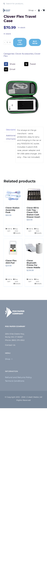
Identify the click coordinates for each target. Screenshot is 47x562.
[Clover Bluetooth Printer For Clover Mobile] (34, 248)
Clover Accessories (24, 54)
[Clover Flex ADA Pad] (13, 248)
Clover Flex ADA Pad (11, 261)
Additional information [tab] (10, 137)
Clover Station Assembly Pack (13, 210)
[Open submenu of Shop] (35, 10)
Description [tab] (10, 130)
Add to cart (20, 42)
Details (17, 233)
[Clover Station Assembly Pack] (13, 195)
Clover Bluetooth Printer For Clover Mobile (33, 264)
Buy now (34, 42)
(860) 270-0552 (18, 340)
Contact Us (10, 345)
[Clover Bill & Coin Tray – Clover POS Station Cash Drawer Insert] (34, 195)
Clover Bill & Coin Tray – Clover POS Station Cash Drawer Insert (33, 212)
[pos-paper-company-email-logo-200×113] (6, 9)
